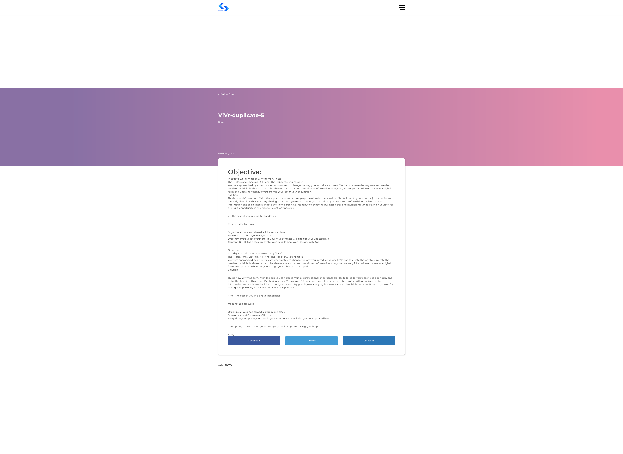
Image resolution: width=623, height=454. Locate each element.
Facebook (254, 340)
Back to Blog (227, 94)
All (220, 364)
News (228, 364)
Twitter (311, 340)
